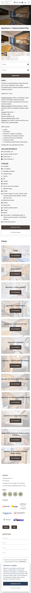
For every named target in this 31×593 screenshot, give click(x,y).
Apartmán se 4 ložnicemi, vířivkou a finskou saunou (15, 452)
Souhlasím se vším (16, 583)
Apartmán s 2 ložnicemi (15, 342)
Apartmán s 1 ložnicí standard (15, 287)
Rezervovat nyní (15, 227)
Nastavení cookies (16, 588)
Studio (15, 250)
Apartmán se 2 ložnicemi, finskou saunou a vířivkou (15, 434)
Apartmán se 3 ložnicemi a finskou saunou (15, 397)
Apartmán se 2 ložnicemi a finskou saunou (15, 379)
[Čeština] (25, 2)
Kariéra (6, 527)
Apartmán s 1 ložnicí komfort (15, 306)
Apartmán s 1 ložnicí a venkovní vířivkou (15, 361)
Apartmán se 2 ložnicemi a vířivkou (15, 416)
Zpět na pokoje (16, 232)
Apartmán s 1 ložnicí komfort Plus (15, 324)
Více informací (15, 255)
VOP (14, 527)
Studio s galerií (15, 269)
